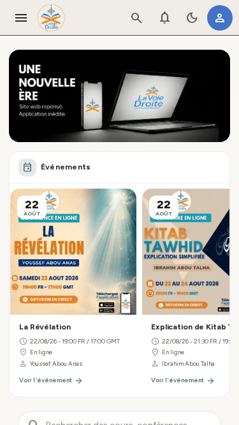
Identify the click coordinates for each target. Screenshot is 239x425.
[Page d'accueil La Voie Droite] (51, 18)
